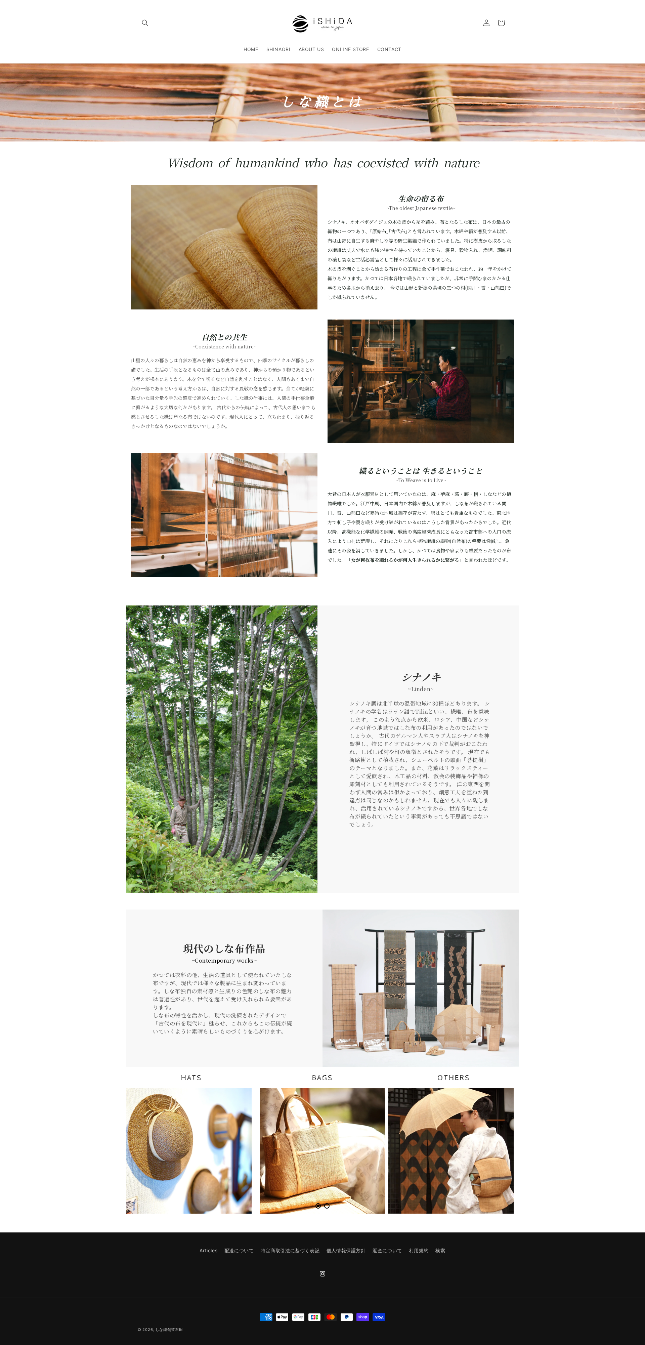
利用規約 (418, 1250)
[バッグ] (322, 1151)
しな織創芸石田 (169, 1329)
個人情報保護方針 (346, 1250)
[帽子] (189, 1151)
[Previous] (146, 1140)
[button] (145, 22)
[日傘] (451, 1151)
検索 (440, 1250)
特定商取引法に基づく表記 (290, 1250)
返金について (387, 1250)
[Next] (499, 1140)
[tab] (318, 1206)
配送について (239, 1250)
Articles (208, 1250)
